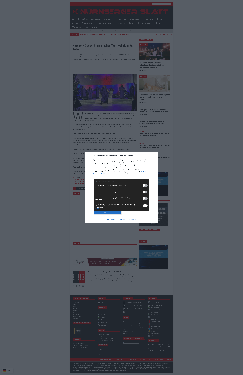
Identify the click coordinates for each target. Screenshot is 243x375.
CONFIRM (107, 213)
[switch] (145, 185)
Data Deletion (111, 219)
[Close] (154, 155)
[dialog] (121, 187)
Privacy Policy (132, 219)
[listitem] (121, 181)
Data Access (121, 219)
